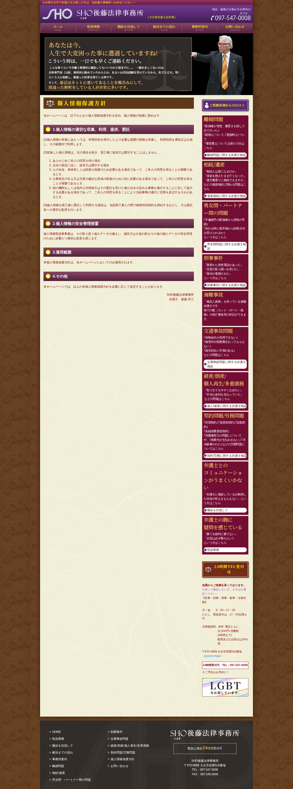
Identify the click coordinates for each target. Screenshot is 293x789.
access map (212, 656)
